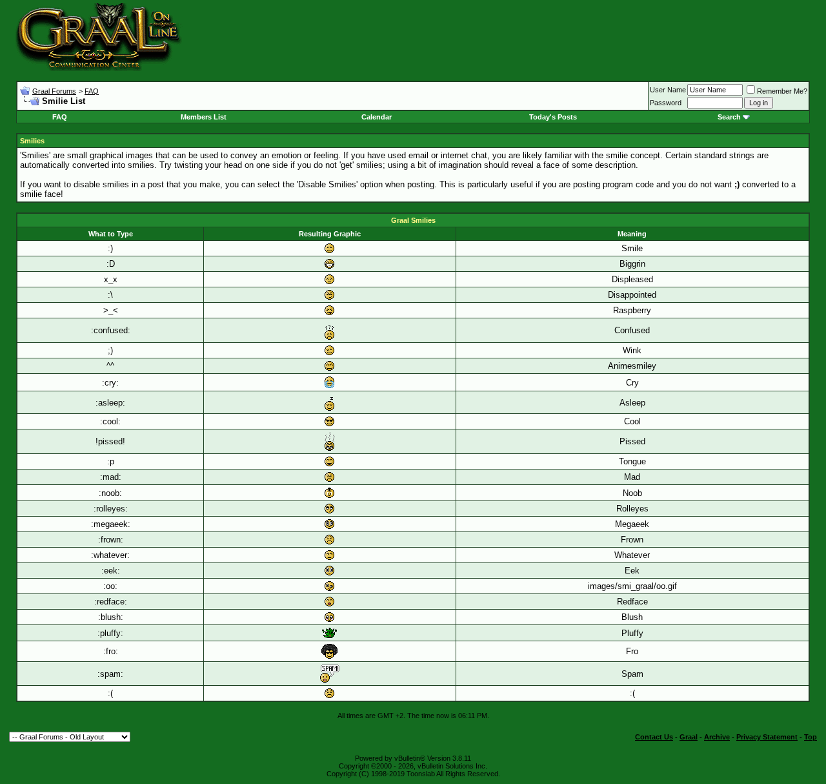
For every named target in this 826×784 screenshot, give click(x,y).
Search (729, 117)
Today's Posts (553, 117)
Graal (689, 737)
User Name (668, 90)
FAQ (92, 91)
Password (665, 103)
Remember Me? (782, 91)
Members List (204, 117)
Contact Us (654, 737)
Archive (717, 737)
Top (810, 737)
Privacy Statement (767, 737)
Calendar (376, 117)
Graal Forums (54, 91)
